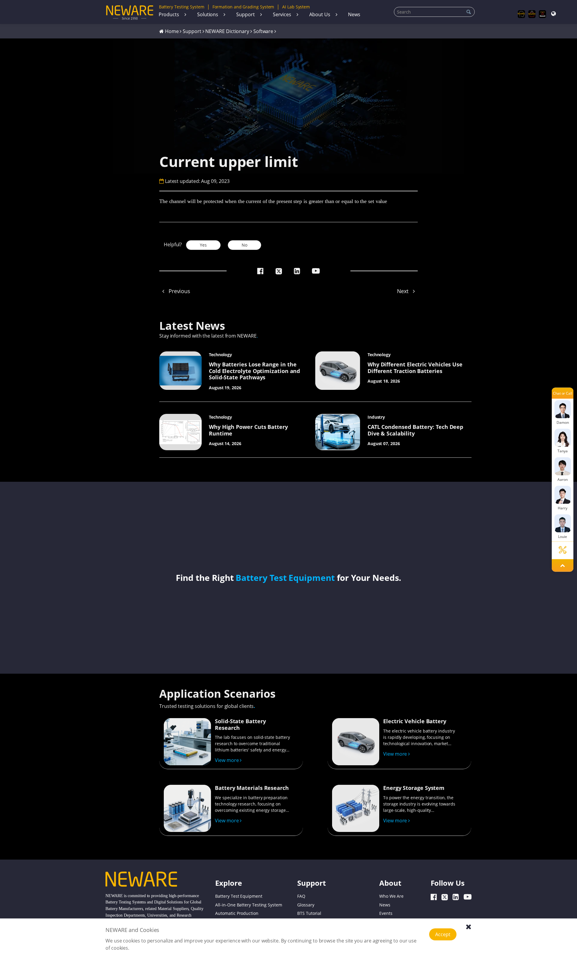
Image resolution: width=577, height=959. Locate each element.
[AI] (521, 14)
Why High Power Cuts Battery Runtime (248, 430)
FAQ (301, 896)
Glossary (305, 905)
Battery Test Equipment (285, 577)
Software (263, 31)
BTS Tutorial (309, 913)
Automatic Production (236, 913)
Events (385, 913)
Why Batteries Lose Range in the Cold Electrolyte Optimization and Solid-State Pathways (254, 371)
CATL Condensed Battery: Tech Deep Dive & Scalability (415, 430)
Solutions (207, 14)
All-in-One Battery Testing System (248, 905)
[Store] (532, 14)
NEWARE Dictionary (227, 31)
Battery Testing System (181, 7)
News (354, 14)
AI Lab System (296, 7)
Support (245, 14)
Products (169, 14)
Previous (178, 291)
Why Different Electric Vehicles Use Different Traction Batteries (415, 368)
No (244, 245)
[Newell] (542, 14)
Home (172, 31)
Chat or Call (562, 393)
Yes (203, 245)
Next (403, 291)
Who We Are (391, 896)
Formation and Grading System (243, 7)
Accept (442, 934)
